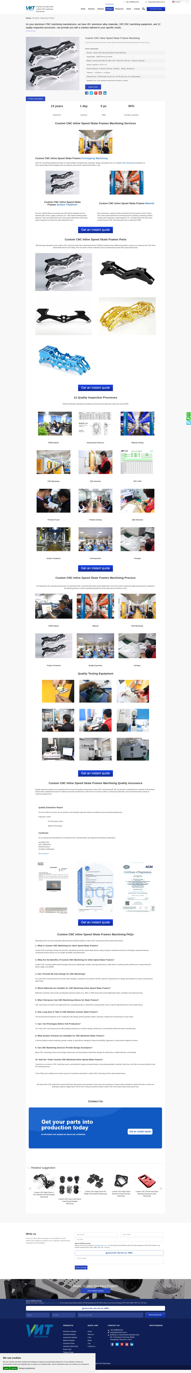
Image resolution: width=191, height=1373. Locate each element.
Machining (101, 158)
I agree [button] (6, 1368)
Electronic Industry (69, 1331)
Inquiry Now (93, 87)
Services (91, 9)
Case (89, 1337)
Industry (100, 9)
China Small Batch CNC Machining (97, 1363)
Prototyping (88, 158)
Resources (119, 9)
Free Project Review (156, 9)
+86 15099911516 (116, 1330)
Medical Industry (69, 1340)
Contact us (91, 1346)
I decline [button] (14, 1368)
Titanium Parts (68, 1352)
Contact (137, 9)
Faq (89, 1343)
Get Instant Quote (96, 1291)
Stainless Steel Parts (70, 1346)
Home (83, 9)
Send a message (81, 1267)
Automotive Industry (70, 1337)
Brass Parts (67, 1349)
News (90, 1340)
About (128, 9)
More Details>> (43, 853)
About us (91, 1334)
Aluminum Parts (47, 18)
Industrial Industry (69, 1334)
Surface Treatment (67, 204)
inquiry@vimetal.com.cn (100, 1245)
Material (149, 203)
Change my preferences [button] (27, 1368)
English (178, 2)
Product (110, 9)
